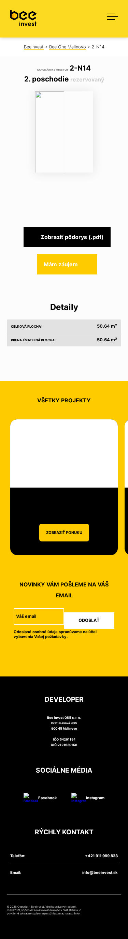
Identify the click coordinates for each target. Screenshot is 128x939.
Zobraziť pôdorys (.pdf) (72, 237)
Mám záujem (61, 264)
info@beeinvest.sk (100, 872)
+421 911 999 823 (101, 855)
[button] (109, 15)
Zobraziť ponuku (64, 532)
